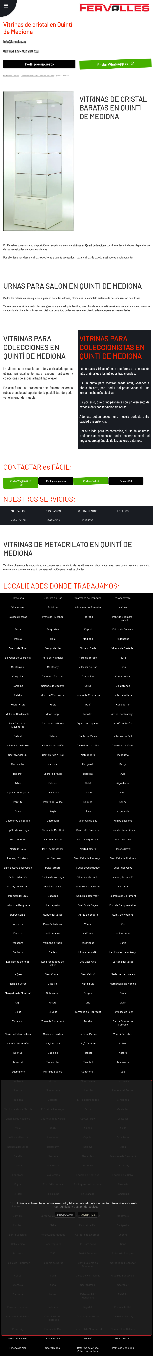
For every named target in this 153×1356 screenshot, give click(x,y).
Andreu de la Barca (53, 723)
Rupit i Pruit (18, 704)
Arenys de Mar (53, 648)
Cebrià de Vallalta (53, 886)
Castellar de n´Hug (53, 754)
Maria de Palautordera (18, 1034)
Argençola (123, 811)
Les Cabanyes (88, 961)
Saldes (53, 952)
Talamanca (123, 1062)
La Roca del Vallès (123, 961)
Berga (122, 764)
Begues (87, 801)
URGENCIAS (53, 520)
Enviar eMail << (91, 481)
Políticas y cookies (123, 1347)
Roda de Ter (123, 704)
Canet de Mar (123, 676)
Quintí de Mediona (122, 914)
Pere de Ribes (18, 839)
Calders (52, 783)
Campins (18, 685)
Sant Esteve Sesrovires (18, 867)
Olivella (53, 1011)
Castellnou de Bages (18, 820)
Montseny (53, 666)
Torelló (88, 1021)
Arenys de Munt (18, 648)
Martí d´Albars (88, 848)
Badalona (53, 607)
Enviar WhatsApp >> (113, 63)
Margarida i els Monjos (123, 983)
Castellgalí (53, 820)
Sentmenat (88, 1071)
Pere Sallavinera (52, 924)
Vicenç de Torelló (123, 877)
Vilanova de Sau (88, 820)
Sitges (88, 993)
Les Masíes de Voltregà (123, 952)
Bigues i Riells (88, 648)
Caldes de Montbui (53, 830)
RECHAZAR (65, 1214)
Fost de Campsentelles (122, 905)
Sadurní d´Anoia (18, 877)
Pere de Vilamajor (52, 657)
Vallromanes (53, 933)
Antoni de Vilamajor (122, 714)
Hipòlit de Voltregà (18, 830)
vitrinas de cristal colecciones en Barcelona (37, 76)
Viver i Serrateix (123, 1034)
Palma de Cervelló (123, 629)
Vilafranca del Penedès (87, 597)
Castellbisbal (52, 1347)
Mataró (53, 736)
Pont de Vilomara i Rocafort (123, 618)
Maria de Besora (52, 1071)
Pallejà (18, 638)
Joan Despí (52, 714)
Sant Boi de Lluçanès (87, 886)
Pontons (88, 616)
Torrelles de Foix (123, 1011)
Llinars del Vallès (88, 952)
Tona (123, 666)
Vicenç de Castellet (122, 648)
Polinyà (88, 1338)
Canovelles (87, 676)
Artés (17, 783)
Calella (18, 695)
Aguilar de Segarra (18, 792)
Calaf (88, 783)
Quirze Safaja (17, 914)
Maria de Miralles (53, 1034)
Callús (87, 685)
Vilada (87, 924)
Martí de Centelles (53, 848)
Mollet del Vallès (17, 1338)
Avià (122, 773)
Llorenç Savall (123, 848)
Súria (123, 942)
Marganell (88, 764)
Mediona (88, 638)
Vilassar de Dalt (123, 736)
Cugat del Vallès (123, 867)
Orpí (17, 1002)
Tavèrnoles (52, 1062)
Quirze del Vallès (52, 914)
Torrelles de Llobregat (88, 1011)
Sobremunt (53, 993)
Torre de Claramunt (52, 1021)
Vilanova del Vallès (53, 745)
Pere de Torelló (88, 657)
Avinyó (123, 607)
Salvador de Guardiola (18, 657)
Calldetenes (123, 685)
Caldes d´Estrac (18, 616)
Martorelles (18, 764)
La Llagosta (53, 905)
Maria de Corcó (18, 983)
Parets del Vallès (53, 801)
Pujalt (17, 629)
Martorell (53, 764)
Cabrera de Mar (53, 597)
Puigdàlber (52, 629)
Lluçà (88, 811)
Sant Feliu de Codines (123, 858)
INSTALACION (18, 520)
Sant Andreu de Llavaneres (18, 725)
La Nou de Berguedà (18, 905)
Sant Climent (53, 974)
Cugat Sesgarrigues (88, 867)
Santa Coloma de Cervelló (123, 1023)
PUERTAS (88, 520)
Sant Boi (123, 886)
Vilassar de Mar (88, 666)
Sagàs (52, 811)
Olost (18, 1011)
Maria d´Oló (87, 983)
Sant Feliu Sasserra (87, 830)
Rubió (52, 704)
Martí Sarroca (123, 839)
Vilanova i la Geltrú (18, 745)
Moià (53, 638)
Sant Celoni (88, 974)
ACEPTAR (88, 1214)
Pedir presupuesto (39, 64)
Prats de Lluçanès (53, 616)
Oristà (52, 1002)
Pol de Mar (18, 924)
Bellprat (17, 773)
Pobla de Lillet (123, 1338)
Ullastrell (53, 983)
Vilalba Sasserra (122, 820)
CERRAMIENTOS (87, 511)
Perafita (18, 801)
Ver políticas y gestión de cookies (76, 1206)
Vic (123, 924)
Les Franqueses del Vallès (52, 963)
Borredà (88, 773)
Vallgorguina (123, 933)
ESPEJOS (123, 511)
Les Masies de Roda (17, 961)
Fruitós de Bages (88, 905)
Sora (18, 811)
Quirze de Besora (88, 914)
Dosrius (17, 1052)
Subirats (18, 952)
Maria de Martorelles (123, 974)
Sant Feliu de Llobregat (88, 858)
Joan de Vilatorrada (52, 695)
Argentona (123, 638)
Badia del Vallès (88, 736)
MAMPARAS (18, 511)
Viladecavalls (123, 597)
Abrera (123, 1052)
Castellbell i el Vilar (88, 745)
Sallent (18, 736)
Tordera (87, 1052)
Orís (88, 1002)
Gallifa (123, 801)
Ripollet (87, 714)
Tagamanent (17, 1071)
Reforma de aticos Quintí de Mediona (88, 1349)
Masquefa (123, 754)
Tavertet (18, 1062)
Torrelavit (18, 1021)
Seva (123, 993)
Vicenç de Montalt (17, 886)
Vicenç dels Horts (87, 877)
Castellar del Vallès (123, 745)
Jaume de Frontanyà (88, 695)
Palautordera (53, 867)
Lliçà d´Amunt (88, 1043)
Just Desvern (53, 858)
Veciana (17, 933)
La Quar (17, 974)
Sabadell (53, 895)
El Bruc (123, 1043)
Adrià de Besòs (123, 723)
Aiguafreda (122, 783)
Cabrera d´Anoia (52, 773)
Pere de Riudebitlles (123, 830)
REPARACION (53, 511)
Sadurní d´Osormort (88, 895)
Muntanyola (18, 666)
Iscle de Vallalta (123, 695)
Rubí (88, 704)
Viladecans (17, 607)
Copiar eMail (126, 481)
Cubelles (53, 1052)
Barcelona (18, 597)
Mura (123, 657)
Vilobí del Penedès (18, 1043)
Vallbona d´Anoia (52, 942)
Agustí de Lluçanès (88, 723)
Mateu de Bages (52, 839)
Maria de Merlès (88, 1034)
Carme (88, 792)
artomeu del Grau (18, 895)
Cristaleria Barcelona (11, 76)
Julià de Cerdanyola (17, 714)
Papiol (88, 629)
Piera (123, 792)
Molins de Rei (53, 1338)
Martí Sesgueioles (87, 839)
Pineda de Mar (17, 1347)
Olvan (123, 1002)
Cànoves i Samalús (53, 676)
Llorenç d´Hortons (18, 858)
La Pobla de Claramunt (123, 895)
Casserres (53, 792)
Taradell (88, 1062)
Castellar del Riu (17, 754)
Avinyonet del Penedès (87, 607)
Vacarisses (87, 942)
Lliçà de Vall (53, 1043)
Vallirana (88, 933)
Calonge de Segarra (52, 685)
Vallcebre (17, 942)
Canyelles (17, 676)
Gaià (123, 1071)
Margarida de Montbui (18, 993)
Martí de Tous (18, 848)
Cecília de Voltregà (53, 877)
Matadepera (88, 754)
